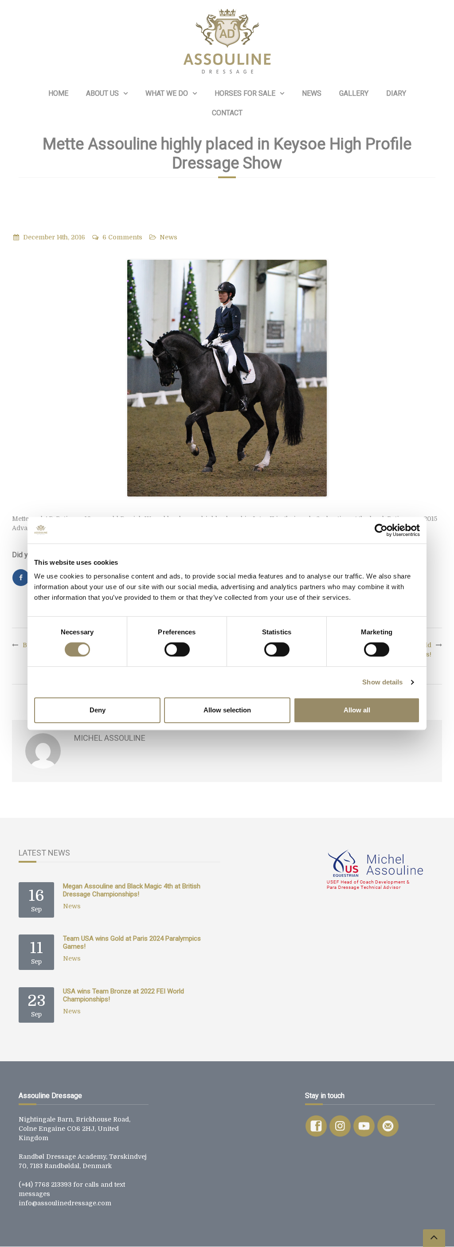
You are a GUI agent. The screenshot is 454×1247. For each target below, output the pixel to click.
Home (58, 93)
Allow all (357, 710)
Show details (382, 682)
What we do (166, 93)
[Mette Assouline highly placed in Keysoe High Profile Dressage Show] (227, 378)
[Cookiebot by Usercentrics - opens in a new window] (381, 530)
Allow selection (227, 710)
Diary (396, 93)
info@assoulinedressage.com (65, 1203)
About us (102, 93)
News (311, 93)
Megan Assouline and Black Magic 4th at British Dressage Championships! (131, 890)
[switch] (177, 649)
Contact (227, 113)
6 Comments (122, 237)
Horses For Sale (245, 93)
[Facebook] (20, 577)
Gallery (353, 93)
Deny (98, 710)
